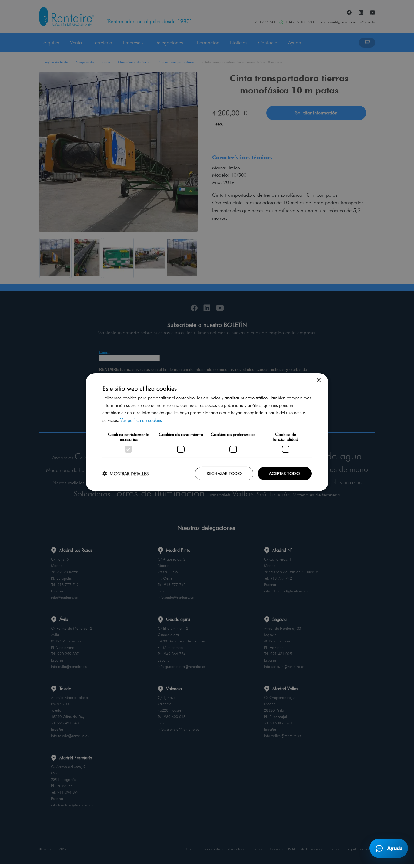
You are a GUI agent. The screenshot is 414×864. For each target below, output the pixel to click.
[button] (125, 473)
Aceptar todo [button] (284, 473)
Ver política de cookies (141, 420)
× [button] (318, 380)
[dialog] (207, 432)
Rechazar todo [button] (224, 473)
